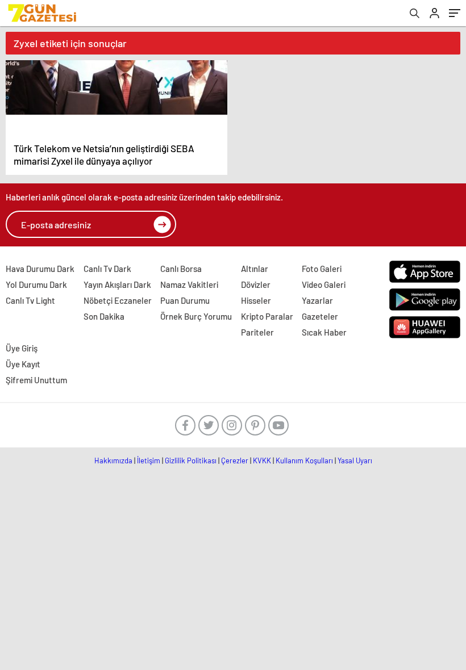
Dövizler (256, 284)
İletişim (148, 460)
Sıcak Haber (324, 332)
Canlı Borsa (181, 268)
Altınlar (254, 268)
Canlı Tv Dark (107, 268)
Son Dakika (104, 316)
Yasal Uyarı (355, 460)
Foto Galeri (322, 268)
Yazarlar (317, 300)
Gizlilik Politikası (191, 460)
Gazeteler (320, 316)
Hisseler (256, 300)
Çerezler (234, 460)
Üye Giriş (22, 348)
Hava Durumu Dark (40, 268)
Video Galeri (324, 284)
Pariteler (257, 332)
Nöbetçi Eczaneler (118, 300)
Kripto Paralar (267, 316)
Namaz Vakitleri (189, 284)
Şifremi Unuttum (36, 380)
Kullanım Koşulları (304, 460)
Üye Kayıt (23, 364)
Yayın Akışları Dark (117, 284)
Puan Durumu (185, 300)
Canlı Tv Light (30, 300)
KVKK (262, 460)
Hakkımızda (113, 460)
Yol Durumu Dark (36, 284)
